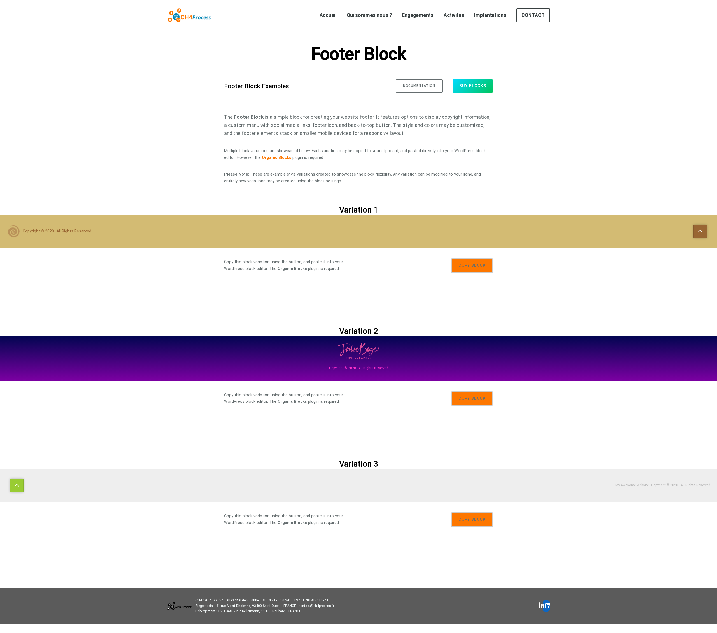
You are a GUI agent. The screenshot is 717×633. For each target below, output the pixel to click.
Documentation (419, 86)
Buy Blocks (472, 85)
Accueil (328, 15)
